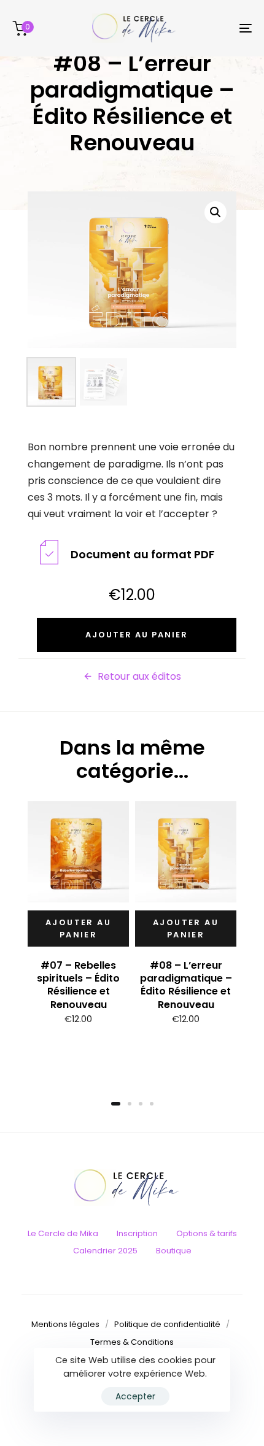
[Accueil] (132, 1187)
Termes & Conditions (132, 1342)
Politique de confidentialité (167, 1324)
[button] (215, 212)
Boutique (174, 1250)
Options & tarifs (206, 1233)
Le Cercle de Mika (63, 1233)
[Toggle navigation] (212, 28)
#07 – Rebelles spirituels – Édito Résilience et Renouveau (78, 985)
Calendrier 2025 (105, 1250)
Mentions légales (65, 1324)
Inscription (137, 1233)
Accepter (135, 1396)
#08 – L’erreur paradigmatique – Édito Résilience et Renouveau (186, 985)
